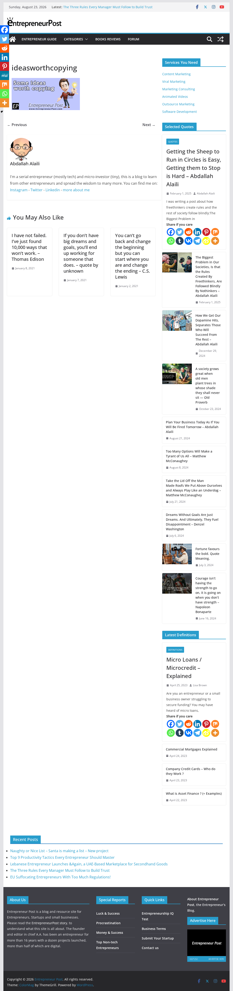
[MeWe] (4, 75)
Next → (148, 124)
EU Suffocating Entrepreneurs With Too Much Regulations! (60, 877)
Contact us (150, 948)
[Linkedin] (197, 232)
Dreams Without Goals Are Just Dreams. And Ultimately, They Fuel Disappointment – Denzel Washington (192, 521)
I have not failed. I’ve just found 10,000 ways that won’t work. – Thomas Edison (29, 247)
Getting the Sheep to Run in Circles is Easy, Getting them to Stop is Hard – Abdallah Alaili (193, 167)
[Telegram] (197, 241)
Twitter (36, 189)
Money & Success (109, 932)
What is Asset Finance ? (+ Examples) (194, 793)
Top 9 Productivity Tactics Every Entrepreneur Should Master (62, 857)
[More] (215, 241)
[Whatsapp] (171, 241)
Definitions (175, 649)
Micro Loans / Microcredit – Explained (184, 668)
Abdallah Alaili (206, 193)
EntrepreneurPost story (49, 923)
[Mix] (215, 232)
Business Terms (154, 928)
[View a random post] (220, 39)
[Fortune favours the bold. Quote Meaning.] (177, 557)
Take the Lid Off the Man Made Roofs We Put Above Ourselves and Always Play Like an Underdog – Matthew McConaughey (194, 488)
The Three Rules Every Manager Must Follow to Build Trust (107, 7)
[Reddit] (188, 232)
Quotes (172, 141)
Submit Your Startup (158, 938)
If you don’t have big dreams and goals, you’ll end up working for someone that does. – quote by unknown (81, 253)
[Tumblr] (180, 241)
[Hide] (2, 112)
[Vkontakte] (188, 241)
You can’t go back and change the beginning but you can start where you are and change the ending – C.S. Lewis (133, 256)
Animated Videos (175, 96)
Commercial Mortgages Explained (191, 749)
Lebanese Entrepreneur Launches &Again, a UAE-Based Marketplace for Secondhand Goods (89, 864)
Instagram (19, 189)
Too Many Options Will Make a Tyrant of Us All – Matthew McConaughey (189, 456)
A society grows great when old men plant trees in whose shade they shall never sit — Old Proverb (207, 385)
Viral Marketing (173, 81)
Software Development (179, 111)
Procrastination (108, 923)
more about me (76, 189)
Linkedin (53, 189)
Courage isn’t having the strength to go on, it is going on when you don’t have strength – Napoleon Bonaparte (208, 595)
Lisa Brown (200, 685)
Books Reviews (108, 39)
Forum (133, 39)
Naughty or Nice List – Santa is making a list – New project (59, 850)
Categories (73, 39)
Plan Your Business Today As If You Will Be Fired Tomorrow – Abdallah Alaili (192, 427)
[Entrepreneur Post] (12, 39)
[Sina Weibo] (206, 241)
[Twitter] (180, 232)
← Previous (17, 124)
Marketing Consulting (178, 89)
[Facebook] (171, 232)
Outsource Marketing (178, 104)
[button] (85, 39)
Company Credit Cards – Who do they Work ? (190, 771)
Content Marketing (176, 74)
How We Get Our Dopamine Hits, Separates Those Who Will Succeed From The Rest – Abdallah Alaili (208, 329)
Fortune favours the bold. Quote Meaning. (207, 554)
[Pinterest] (206, 232)
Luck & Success (108, 913)
